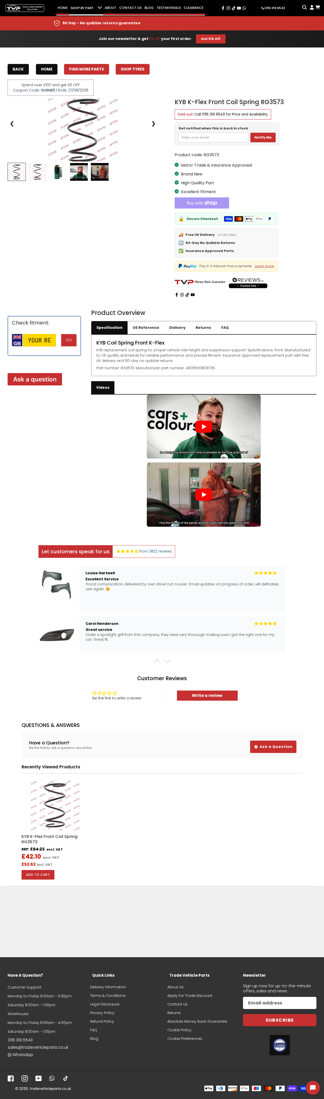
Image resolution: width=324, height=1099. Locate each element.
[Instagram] (182, 295)
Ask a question (35, 379)
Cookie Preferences (184, 1038)
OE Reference (146, 327)
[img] (127, 551)
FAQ (225, 327)
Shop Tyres (133, 69)
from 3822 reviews (155, 551)
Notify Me (263, 137)
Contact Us (130, 7)
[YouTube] (193, 295)
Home (63, 7)
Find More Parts (86, 69)
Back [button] (18, 69)
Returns (203, 327)
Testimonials (169, 7)
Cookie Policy (179, 1030)
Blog (149, 7)
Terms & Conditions (108, 995)
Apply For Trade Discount (189, 995)
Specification (109, 327)
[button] (156, 662)
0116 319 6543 (213, 114)
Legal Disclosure (104, 1004)
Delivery (177, 327)
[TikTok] (187, 295)
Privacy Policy (102, 1012)
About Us (175, 987)
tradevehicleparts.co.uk (50, 1088)
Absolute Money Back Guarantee (197, 1021)
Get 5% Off (210, 38)
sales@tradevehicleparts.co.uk (38, 1047)
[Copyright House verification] (280, 1045)
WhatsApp (22, 1055)
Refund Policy (102, 1021)
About (110, 7)
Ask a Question (276, 746)
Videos (102, 387)
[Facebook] (177, 295)
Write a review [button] (207, 695)
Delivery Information (108, 987)
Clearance (194, 7)
